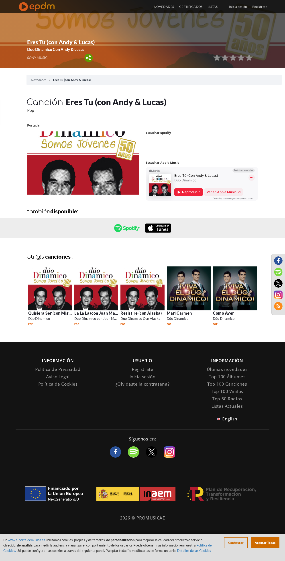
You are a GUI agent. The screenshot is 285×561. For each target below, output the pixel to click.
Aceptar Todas (265, 542)
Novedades (38, 80)
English (229, 419)
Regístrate (259, 6)
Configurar (236, 542)
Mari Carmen (179, 313)
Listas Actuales (227, 406)
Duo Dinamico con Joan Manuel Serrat (104, 318)
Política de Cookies (58, 384)
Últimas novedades (227, 369)
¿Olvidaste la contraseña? (142, 384)
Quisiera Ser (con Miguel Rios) (56, 313)
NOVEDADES (164, 6)
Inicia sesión (238, 6)
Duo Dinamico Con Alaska (140, 318)
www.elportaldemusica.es (26, 540)
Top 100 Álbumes (227, 377)
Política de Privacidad (58, 369)
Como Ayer (223, 313)
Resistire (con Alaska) (141, 313)
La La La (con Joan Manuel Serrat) (105, 313)
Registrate (142, 369)
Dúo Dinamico (39, 318)
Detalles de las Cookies (194, 551)
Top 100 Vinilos (227, 391)
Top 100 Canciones (227, 384)
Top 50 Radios (227, 399)
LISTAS (213, 6)
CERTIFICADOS (191, 6)
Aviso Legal (57, 377)
